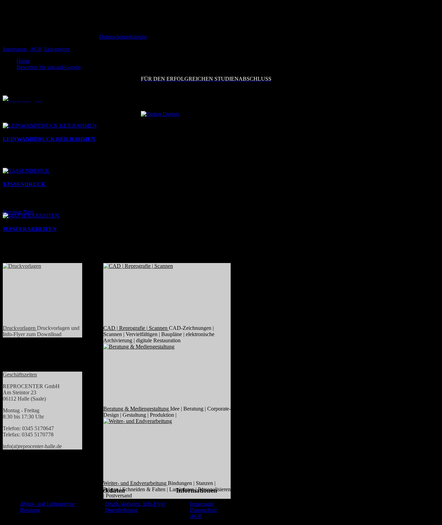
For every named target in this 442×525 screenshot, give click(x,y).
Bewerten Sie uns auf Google (49, 67)
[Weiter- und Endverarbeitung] (158, 449)
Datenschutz (203, 510)
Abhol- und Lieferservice (47, 504)
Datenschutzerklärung (123, 37)
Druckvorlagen (20, 328)
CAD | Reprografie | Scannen (136, 328)
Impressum (15, 49)
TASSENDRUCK (24, 184)
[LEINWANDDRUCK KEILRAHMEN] (50, 126)
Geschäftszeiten (20, 374)
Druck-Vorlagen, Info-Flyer (135, 504)
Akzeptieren (56, 49)
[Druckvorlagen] (34, 294)
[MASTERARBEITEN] (31, 216)
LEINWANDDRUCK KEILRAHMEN (49, 139)
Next (28, 212)
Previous (12, 212)
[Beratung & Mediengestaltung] (158, 375)
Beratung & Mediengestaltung (136, 409)
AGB (36, 49)
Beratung (30, 510)
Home (23, 61)
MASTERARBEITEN (30, 229)
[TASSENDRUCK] (26, 171)
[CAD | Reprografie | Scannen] (158, 294)
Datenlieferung (121, 510)
